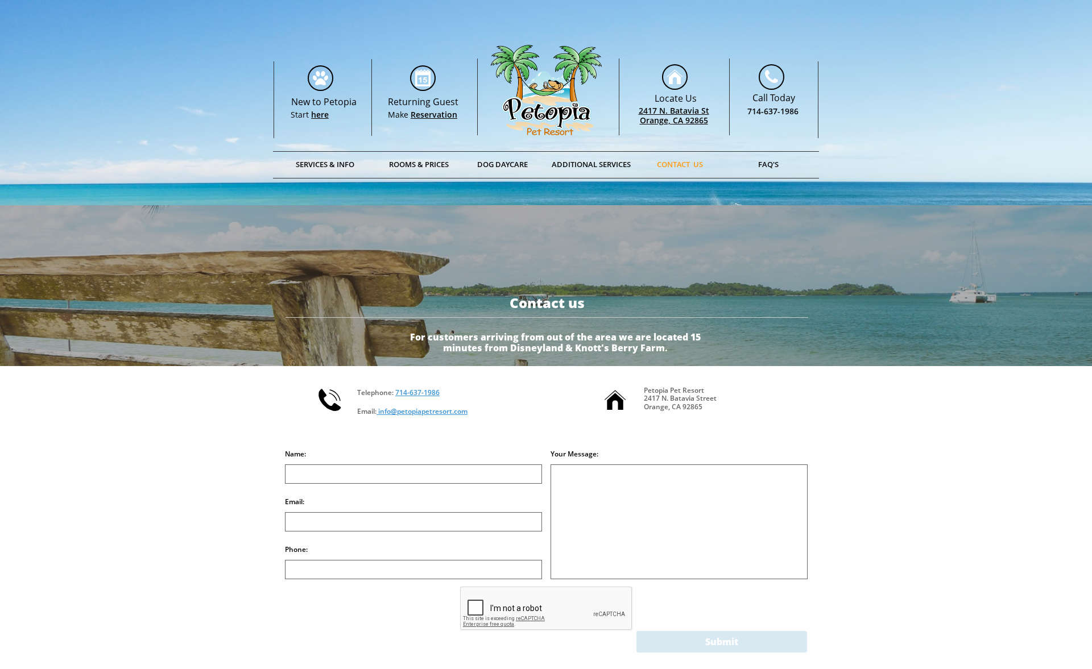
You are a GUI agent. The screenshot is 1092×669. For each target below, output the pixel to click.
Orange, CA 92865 (674, 120)
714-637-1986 (773, 111)
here (320, 114)
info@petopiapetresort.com (422, 411)
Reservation (434, 114)
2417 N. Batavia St (674, 110)
